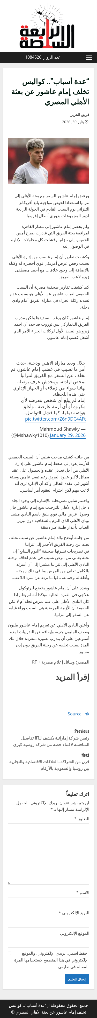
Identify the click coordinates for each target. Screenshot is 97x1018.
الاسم (82, 892)
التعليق (81, 818)
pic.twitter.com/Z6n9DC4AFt (55, 419)
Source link (78, 714)
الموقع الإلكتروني (74, 933)
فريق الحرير (80, 114)
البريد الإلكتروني (74, 913)
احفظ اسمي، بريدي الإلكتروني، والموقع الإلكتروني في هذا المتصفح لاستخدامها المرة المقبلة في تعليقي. (51, 959)
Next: (49, 761)
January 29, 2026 (68, 435)
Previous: (51, 737)
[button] (88, 57)
